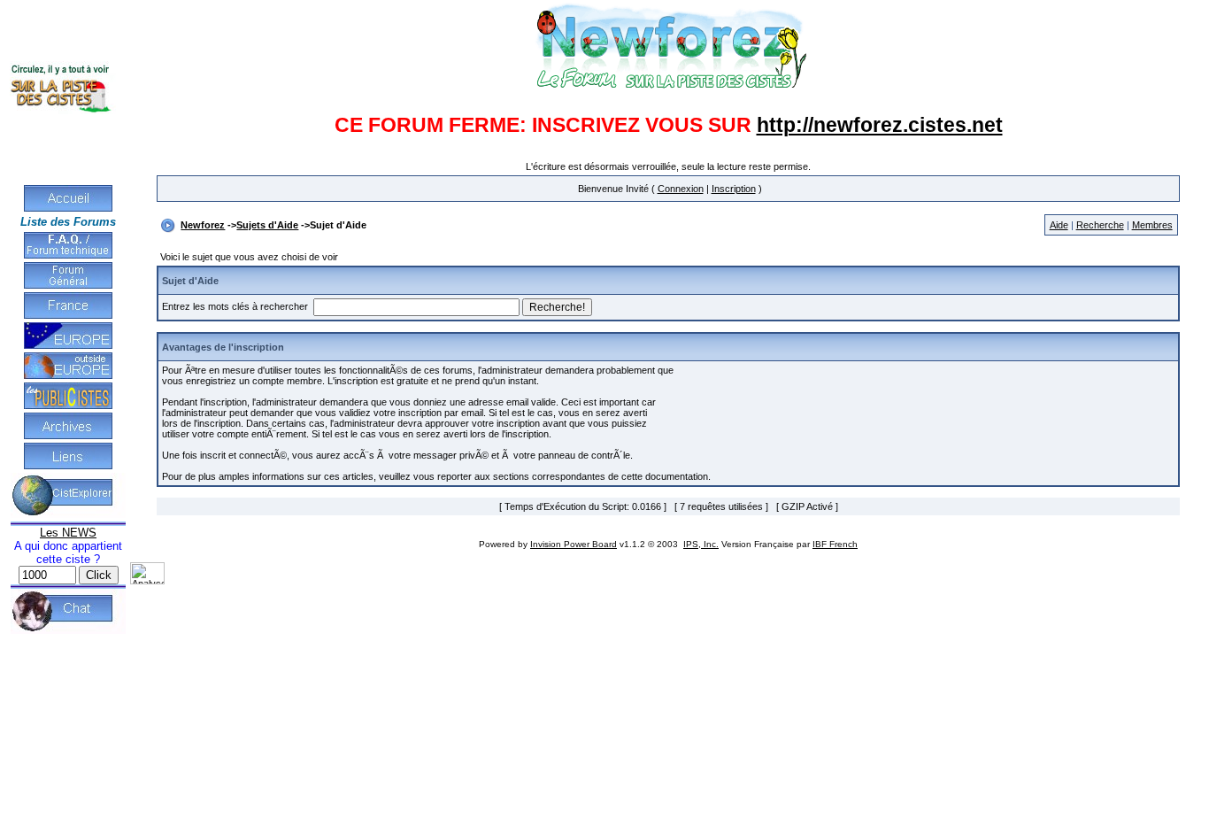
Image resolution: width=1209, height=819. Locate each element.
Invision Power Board (573, 544)
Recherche (1100, 225)
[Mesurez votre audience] (147, 581)
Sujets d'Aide (267, 225)
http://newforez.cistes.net (880, 124)
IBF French (835, 544)
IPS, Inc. (701, 544)
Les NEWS (68, 532)
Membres (1152, 225)
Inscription (734, 188)
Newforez (203, 225)
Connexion (681, 188)
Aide (1059, 225)
